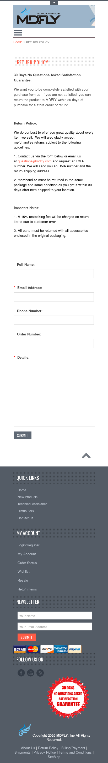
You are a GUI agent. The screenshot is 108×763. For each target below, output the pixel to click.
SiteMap (54, 756)
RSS (40, 673)
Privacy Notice (45, 752)
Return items (27, 589)
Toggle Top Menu (54, 3)
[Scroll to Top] (87, 457)
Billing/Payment (73, 747)
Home (17, 42)
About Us (28, 747)
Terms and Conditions (76, 752)
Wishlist (24, 571)
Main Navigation (18, 32)
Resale (23, 580)
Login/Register (28, 544)
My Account (27, 553)
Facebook (21, 673)
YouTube (30, 673)
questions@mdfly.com (35, 160)
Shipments (22, 752)
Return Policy (48, 747)
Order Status (27, 562)
